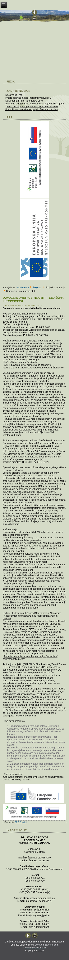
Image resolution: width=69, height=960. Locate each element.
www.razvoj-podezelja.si (42, 898)
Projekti (37, 287)
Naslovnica (22, 287)
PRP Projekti (20, 822)
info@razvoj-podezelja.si (39, 901)
